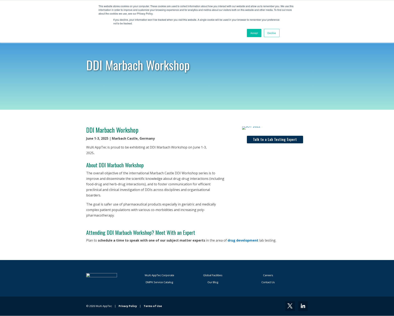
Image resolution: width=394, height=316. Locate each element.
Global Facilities (212, 275)
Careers (268, 275)
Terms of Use (153, 306)
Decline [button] (271, 33)
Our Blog (212, 282)
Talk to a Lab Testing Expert (275, 139)
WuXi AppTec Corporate (159, 275)
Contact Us (268, 282)
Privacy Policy (128, 306)
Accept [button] (254, 33)
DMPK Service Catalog (159, 282)
